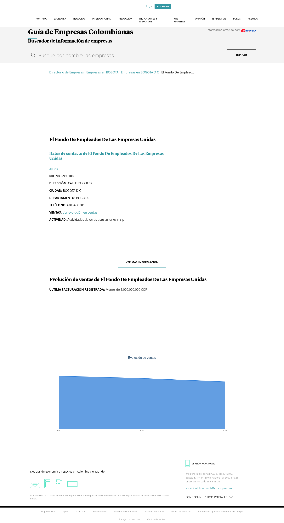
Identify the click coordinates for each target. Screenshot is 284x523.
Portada (41, 18)
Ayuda (53, 169)
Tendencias (219, 18)
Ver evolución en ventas (80, 212)
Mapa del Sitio (48, 511)
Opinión (200, 18)
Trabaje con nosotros (129, 519)
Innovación (125, 18)
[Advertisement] (142, 106)
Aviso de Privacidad (154, 511)
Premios (253, 18)
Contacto (81, 511)
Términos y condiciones (125, 511)
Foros (237, 18)
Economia (60, 18)
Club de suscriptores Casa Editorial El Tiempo (220, 511)
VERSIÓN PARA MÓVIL (203, 463)
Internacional (101, 18)
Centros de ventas (156, 519)
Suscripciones (99, 511)
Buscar (241, 55)
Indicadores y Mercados (148, 20)
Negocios (79, 18)
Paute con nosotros (181, 511)
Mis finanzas (179, 20)
